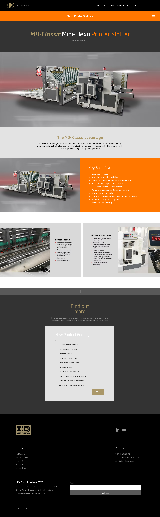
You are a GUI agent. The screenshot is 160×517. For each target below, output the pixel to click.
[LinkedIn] (118, 430)
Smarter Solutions (24, 6)
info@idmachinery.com (125, 461)
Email (73, 483)
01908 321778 (128, 454)
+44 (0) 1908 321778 (130, 457)
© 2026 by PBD (21, 508)
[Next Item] (155, 250)
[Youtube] (124, 430)
